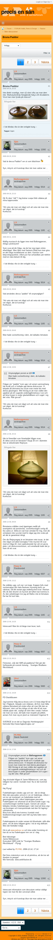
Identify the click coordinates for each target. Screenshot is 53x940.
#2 (49, 156)
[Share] (48, 80)
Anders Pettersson (45, 937)
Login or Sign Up (43, 2)
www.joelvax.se (17, 830)
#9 (49, 522)
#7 (49, 367)
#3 (49, 194)
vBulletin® (38, 934)
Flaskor (42, 28)
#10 (48, 581)
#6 (49, 331)
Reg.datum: (19, 79)
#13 (48, 693)
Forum (9, 28)
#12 (48, 659)
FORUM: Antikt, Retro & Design (25, 28)
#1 (49, 86)
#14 (48, 750)
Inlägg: (37, 79)
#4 (49, 237)
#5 (49, 289)
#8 (49, 434)
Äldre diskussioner (11, 32)
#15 (48, 885)
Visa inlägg (34, 373)
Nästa (45, 62)
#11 (48, 622)
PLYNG (18, 849)
